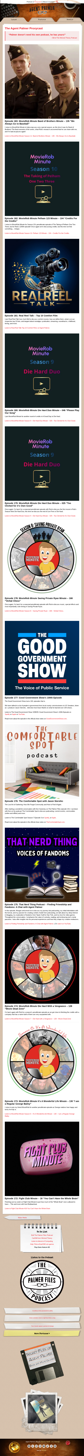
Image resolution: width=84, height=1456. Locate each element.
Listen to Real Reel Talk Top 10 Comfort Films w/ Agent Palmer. (27, 328)
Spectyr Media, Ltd (47, 1442)
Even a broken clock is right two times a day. (43, 1318)
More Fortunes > (42, 1333)
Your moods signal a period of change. (42, 1326)
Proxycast (37, 2)
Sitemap (57, 1442)
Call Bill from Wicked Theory (42, 1238)
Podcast (29, 2)
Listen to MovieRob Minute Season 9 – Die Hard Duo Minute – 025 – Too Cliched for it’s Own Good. (40, 421)
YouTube (21, 714)
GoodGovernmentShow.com (56, 719)
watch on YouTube (64, 924)
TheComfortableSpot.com (55, 822)
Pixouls (44, 1450)
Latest (14, 19)
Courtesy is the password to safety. (42, 1311)
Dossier (70, 19)
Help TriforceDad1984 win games (42, 1244)
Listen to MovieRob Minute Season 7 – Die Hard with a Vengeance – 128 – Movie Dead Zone (38, 1019)
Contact (51, 2)
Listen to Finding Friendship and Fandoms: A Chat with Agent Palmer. (29, 924)
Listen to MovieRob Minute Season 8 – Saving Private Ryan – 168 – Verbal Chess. (34, 611)
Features (42, 19)
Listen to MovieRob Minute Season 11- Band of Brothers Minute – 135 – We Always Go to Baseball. (40, 136)
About (45, 2)
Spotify (7, 714)
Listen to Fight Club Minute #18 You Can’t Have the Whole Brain (27, 1208)
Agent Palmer (42, 10)
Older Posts (22, 1217)
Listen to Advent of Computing (42, 1241)
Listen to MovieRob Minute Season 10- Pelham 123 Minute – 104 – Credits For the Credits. (37, 233)
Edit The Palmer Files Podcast (42, 1235)
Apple (14, 714)
